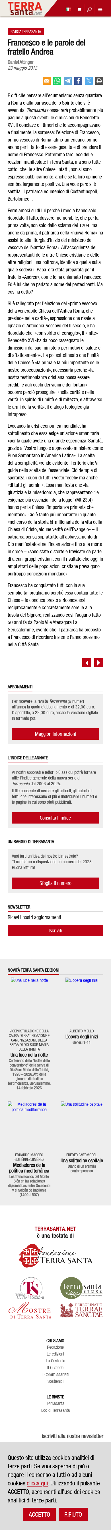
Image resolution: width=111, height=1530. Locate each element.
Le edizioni (55, 1354)
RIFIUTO (73, 1514)
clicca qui (37, 1483)
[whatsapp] (57, 83)
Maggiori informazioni (55, 734)
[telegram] (68, 83)
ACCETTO (39, 1514)
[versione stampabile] (99, 83)
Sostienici (55, 1381)
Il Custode (55, 1367)
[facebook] (78, 83)
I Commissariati (55, 1374)
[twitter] (89, 83)
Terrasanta (55, 1403)
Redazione (55, 1347)
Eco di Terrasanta (55, 1410)
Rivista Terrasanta (26, 31)
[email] (47, 83)
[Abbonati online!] (77, 9)
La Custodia (55, 1360)
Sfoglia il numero (55, 883)
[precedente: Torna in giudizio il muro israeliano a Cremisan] (86, 662)
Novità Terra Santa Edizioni (33, 970)
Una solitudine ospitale (82, 1160)
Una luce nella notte (29, 1055)
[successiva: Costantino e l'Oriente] (98, 662)
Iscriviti (55, 931)
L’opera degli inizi (81, 1037)
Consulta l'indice (55, 818)
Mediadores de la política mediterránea (29, 1168)
